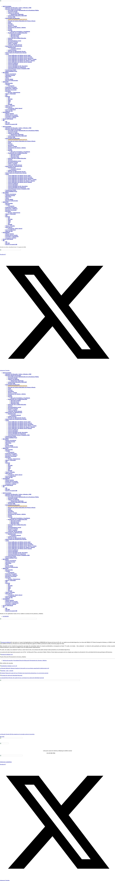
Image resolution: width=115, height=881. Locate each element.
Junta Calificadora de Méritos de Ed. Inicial (19, 55)
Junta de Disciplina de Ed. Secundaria (18, 66)
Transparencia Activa (10, 70)
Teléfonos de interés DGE (62, 753)
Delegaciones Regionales (17, 14)
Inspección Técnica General (15, 44)
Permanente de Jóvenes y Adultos (17, 27)
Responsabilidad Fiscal (11, 71)
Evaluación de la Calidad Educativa (17, 38)
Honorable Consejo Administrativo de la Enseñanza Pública (23, 10)
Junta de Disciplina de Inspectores (17, 67)
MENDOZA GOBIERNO (6, 762)
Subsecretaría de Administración (13, 46)
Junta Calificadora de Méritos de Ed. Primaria (20, 56)
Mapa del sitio (9, 111)
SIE (9, 103)
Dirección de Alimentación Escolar (17, 51)
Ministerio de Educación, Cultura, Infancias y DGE (18, 7)
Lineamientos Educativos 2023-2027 (17, 15)
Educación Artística (16, 34)
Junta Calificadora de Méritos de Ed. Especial (20, 62)
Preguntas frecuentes (11, 87)
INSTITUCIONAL (7, 6)
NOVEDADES (6, 112)
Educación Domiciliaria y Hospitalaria (20, 31)
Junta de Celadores (13, 63)
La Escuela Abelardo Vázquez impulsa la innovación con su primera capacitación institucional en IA (24, 668)
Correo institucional (10, 109)
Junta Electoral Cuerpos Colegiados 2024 (19, 68)
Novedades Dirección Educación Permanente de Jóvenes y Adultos (30, 660)
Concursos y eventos (10, 117)
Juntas (7, 54)
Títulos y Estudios (10, 105)
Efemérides (8, 76)
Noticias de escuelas (8, 660)
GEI (9, 97)
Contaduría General (16, 48)
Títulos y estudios (12, 43)
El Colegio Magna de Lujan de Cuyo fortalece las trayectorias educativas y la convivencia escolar (24, 673)
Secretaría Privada (12, 11)
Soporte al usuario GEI (11, 124)
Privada (10, 29)
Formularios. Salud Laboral (15, 108)
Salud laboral (8, 107)
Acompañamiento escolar (14, 40)
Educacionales (9, 83)
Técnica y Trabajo (12, 26)
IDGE (9, 100)
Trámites (7, 84)
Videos (7, 78)
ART (6, 95)
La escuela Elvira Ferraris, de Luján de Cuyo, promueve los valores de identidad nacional (22, 677)
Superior (10, 39)
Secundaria (11, 25)
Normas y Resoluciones (14, 92)
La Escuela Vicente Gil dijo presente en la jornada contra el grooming (17, 734)
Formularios (11, 85)
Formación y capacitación (12, 116)
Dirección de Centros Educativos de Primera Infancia (21, 21)
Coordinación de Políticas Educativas (17, 19)
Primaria (10, 23)
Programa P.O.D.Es (13, 42)
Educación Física (15, 36)
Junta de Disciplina (13, 64)
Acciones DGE (11, 17)
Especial (10, 30)
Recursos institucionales (11, 80)
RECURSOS (6, 72)
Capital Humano (12, 50)
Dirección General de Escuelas (13, 9)
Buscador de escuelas (11, 89)
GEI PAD (10, 99)
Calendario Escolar (10, 75)
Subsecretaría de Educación (12, 18)
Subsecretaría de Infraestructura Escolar (16, 52)
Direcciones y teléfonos (11, 88)
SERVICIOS (5, 81)
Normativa (8, 91)
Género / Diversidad (10, 93)
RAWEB (10, 104)
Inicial (9, 22)
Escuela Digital (9, 79)
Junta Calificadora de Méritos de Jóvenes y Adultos (21, 60)
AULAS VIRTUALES (8, 119)
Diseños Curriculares (10, 74)
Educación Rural (15, 35)
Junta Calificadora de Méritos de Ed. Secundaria (20, 58)
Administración (12, 47)
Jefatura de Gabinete (13, 13)
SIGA (9, 101)
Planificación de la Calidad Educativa (17, 32)
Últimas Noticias (9, 113)
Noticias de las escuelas (11, 115)
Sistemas (7, 96)
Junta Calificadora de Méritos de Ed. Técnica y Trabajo (22, 59)
